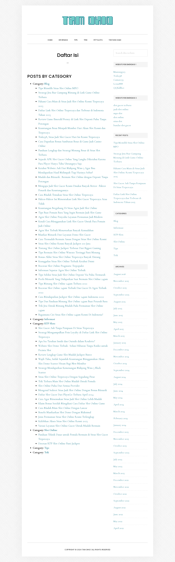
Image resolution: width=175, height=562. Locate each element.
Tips (46, 448)
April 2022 (118, 528)
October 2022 (120, 493)
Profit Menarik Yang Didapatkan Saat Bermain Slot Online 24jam (73, 279)
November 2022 (121, 486)
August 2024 (119, 376)
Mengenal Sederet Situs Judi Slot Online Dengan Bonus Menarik (72, 390)
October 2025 (120, 287)
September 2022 (121, 500)
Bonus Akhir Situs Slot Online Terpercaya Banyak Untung (69, 257)
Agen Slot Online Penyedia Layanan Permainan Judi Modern (70, 217)
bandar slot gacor (122, 125)
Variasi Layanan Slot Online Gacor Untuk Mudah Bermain (69, 425)
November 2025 (121, 280)
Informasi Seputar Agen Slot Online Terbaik (62, 270)
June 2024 (118, 390)
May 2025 (117, 322)
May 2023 (117, 466)
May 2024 (117, 397)
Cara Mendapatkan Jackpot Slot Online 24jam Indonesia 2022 (71, 297)
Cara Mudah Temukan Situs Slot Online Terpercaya (65, 194)
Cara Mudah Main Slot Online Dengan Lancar (62, 408)
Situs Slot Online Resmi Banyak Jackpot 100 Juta (64, 243)
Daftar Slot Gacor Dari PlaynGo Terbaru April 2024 (66, 394)
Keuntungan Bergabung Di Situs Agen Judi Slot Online (67, 208)
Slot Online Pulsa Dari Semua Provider (59, 385)
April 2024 (118, 404)
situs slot (117, 121)
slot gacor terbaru (122, 105)
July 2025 (117, 308)
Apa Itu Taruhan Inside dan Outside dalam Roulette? (66, 341)
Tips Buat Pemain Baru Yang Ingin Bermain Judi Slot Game (69, 212)
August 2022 (119, 507)
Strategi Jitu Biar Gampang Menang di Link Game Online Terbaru (128, 157)
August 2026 (119, 274)
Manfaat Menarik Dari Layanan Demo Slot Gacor (64, 234)
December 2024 (121, 349)
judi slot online (121, 109)
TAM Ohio (87, 20)
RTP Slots (49, 323)
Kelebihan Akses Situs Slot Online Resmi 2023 (63, 421)
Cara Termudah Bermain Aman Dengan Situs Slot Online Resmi (72, 239)
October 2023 (120, 445)
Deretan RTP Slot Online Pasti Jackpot (59, 443)
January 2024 (119, 425)
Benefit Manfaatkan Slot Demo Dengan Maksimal (64, 412)
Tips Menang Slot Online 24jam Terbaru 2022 (62, 283)
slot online (118, 117)
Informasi (49, 319)
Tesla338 (117, 75)
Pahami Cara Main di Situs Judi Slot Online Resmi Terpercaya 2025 (129, 172)
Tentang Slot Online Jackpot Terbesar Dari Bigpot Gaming (69, 248)
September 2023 (121, 452)
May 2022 (117, 521)
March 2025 (119, 335)
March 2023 (119, 473)
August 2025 (119, 301)
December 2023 (121, 431)
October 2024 (120, 363)
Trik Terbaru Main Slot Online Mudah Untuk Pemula (66, 381)
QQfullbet (118, 87)
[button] (127, 38)
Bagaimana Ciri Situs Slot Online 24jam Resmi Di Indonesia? (70, 314)
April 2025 (118, 329)
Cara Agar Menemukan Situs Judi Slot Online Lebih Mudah (70, 399)
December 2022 (121, 480)
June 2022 (118, 514)
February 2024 (120, 418)
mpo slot (117, 113)
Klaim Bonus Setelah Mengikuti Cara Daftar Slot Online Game (71, 403)
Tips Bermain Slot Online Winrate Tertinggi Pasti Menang (69, 252)
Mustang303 (119, 71)
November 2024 (121, 356)
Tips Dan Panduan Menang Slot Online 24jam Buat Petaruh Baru (72, 301)
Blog (46, 83)
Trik (46, 452)
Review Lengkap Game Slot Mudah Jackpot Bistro (65, 354)
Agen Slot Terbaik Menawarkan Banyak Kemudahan (66, 230)
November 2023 (121, 438)
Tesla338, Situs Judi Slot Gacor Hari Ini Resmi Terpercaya (69, 137)
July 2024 (117, 383)
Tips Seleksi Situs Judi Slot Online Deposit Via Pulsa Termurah (71, 274)
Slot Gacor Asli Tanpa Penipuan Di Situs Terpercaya (66, 328)
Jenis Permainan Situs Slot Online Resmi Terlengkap (66, 417)
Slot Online (50, 430)
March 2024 (119, 411)
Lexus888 (118, 83)
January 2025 (119, 342)
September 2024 (121, 370)
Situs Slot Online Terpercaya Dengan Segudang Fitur (66, 376)
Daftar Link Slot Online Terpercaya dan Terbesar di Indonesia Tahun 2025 (127, 198)
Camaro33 (118, 79)
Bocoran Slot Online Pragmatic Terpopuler (61, 266)
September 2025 (121, 294)
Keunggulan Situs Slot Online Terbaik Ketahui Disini (66, 261)
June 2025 (118, 315)
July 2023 (117, 459)
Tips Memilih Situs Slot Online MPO (58, 88)
